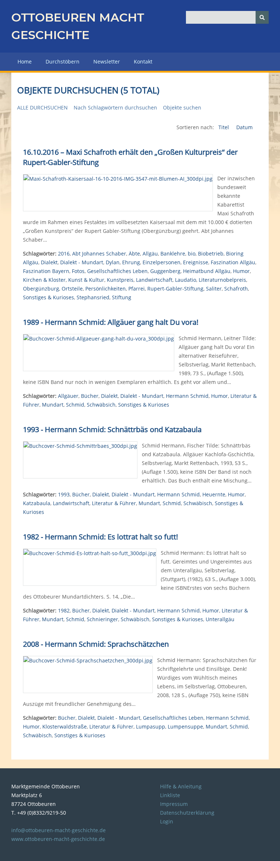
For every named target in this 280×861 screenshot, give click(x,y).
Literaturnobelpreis (222, 279)
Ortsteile (72, 288)
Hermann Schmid (187, 395)
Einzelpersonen (161, 262)
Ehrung (131, 262)
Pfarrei (136, 288)
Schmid (75, 404)
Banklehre (172, 253)
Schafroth (236, 288)
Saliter (214, 288)
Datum (244, 127)
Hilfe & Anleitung (181, 786)
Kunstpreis (120, 279)
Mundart (52, 404)
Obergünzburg (41, 288)
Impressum (174, 803)
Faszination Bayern (46, 271)
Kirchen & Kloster (44, 279)
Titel (224, 127)
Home (25, 61)
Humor (241, 271)
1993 (64, 494)
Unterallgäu (220, 619)
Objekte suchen (182, 107)
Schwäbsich (101, 404)
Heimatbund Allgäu (206, 271)
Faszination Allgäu (233, 262)
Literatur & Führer (114, 503)
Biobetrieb (210, 253)
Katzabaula (36, 503)
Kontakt (143, 61)
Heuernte (213, 494)
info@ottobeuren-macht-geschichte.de (58, 830)
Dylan (113, 262)
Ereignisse (195, 262)
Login (166, 821)
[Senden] (262, 17)
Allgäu (150, 253)
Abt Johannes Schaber (99, 253)
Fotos (78, 271)
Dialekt (49, 262)
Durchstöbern (62, 61)
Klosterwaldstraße (64, 726)
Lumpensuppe (185, 726)
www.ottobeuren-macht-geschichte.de (58, 838)
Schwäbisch (197, 503)
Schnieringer (102, 619)
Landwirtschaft (154, 279)
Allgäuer (68, 395)
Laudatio (185, 279)
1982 (64, 610)
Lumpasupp (150, 726)
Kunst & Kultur (86, 279)
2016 (64, 253)
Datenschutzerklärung (187, 812)
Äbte (134, 253)
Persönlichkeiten (105, 288)
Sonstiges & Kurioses (48, 297)
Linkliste (170, 795)
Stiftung (121, 297)
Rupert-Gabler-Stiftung (175, 288)
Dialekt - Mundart (81, 262)
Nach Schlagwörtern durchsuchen (115, 107)
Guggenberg (165, 271)
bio (191, 253)
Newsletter (106, 61)
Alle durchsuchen (42, 107)
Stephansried (93, 297)
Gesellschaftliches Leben (117, 271)
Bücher (89, 395)
